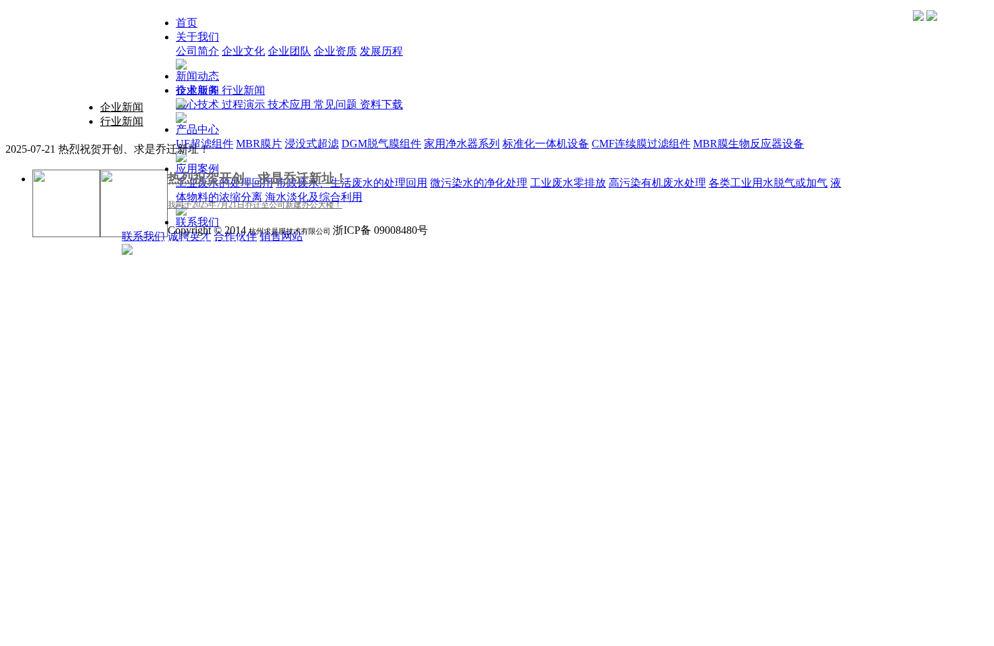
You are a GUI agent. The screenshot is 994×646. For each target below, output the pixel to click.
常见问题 (337, 104)
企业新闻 (199, 90)
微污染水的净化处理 (478, 183)
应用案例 (197, 168)
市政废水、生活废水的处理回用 (351, 183)
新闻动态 (197, 76)
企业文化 (243, 51)
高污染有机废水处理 (657, 183)
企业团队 (289, 51)
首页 (186, 22)
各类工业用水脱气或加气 (768, 183)
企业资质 (335, 51)
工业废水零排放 (568, 183)
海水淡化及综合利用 (313, 197)
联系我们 (197, 222)
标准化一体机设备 (545, 143)
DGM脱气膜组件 (381, 143)
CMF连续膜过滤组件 (641, 143)
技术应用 (291, 104)
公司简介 (197, 51)
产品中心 (197, 129)
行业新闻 (243, 90)
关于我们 (197, 37)
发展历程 (381, 51)
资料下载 (381, 104)
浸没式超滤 (312, 143)
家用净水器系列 (462, 143)
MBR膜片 (259, 143)
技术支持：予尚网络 (193, 244)
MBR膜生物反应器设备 (748, 143)
